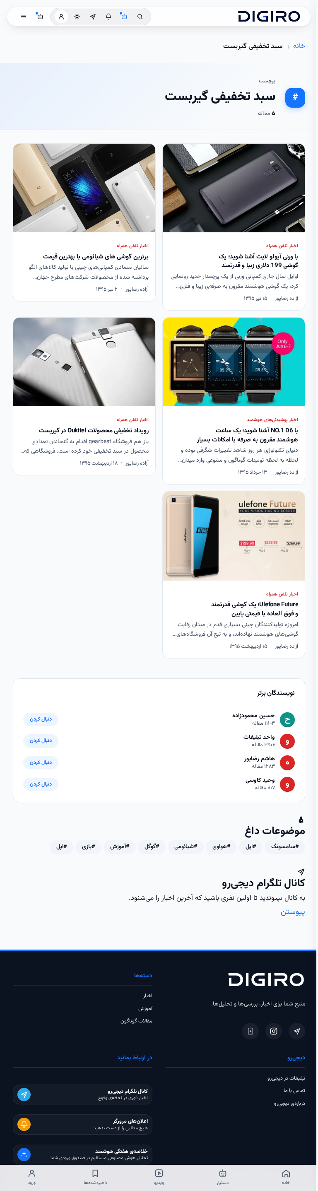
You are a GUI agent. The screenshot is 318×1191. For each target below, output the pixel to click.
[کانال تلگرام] (92, 16)
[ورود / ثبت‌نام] (61, 16)
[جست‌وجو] (140, 16)
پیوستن (293, 912)
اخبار (147, 996)
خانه (299, 46)
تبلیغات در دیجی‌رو (286, 1078)
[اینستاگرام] (273, 1031)
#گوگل (152, 846)
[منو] (23, 16)
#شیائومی (185, 846)
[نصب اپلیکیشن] (250, 1031)
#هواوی (221, 846)
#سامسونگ (285, 846)
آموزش (145, 1009)
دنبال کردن (41, 719)
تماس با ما (294, 1091)
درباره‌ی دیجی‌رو (289, 1103)
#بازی (88, 846)
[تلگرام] (297, 1031)
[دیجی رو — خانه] (269, 16)
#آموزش (119, 846)
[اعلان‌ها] (108, 16)
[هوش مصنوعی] (124, 16)
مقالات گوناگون (136, 1021)
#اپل (251, 846)
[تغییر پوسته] (77, 16)
